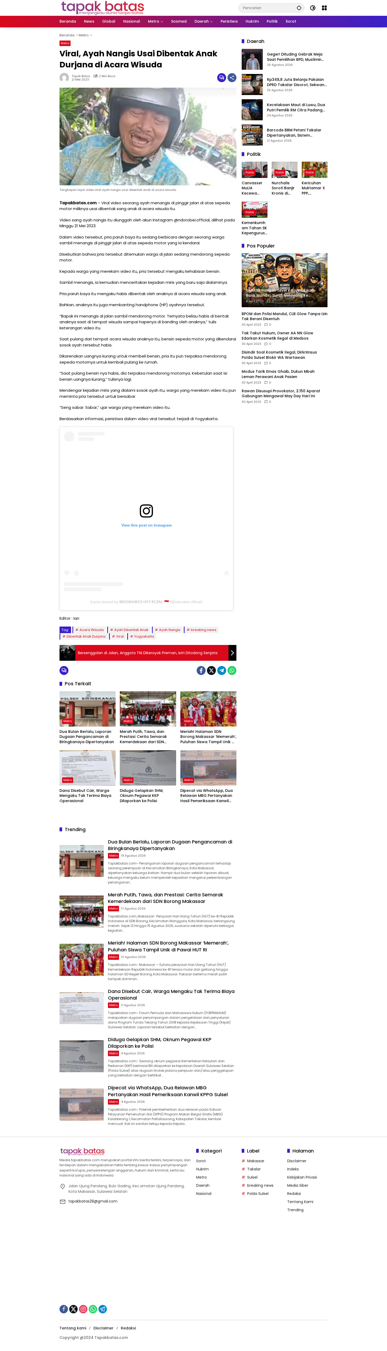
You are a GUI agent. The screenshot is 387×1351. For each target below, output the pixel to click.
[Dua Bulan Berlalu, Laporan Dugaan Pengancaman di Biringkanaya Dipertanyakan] (87, 709)
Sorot (201, 1161)
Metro (65, 43)
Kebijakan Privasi (302, 1177)
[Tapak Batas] (102, 7)
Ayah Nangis (169, 629)
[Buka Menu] (324, 8)
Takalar (254, 1169)
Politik (250, 172)
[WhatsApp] (231, 670)
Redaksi (294, 1193)
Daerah (203, 1185)
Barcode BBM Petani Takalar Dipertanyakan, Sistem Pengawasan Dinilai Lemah (294, 133)
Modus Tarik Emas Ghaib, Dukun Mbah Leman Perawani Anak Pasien (278, 374)
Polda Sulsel (258, 1193)
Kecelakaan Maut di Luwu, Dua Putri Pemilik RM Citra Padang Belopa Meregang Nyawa (296, 108)
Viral (120, 636)
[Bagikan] (231, 77)
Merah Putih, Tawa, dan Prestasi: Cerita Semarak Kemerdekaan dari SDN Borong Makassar (143, 737)
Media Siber (297, 1185)
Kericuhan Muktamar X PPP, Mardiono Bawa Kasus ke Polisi (313, 188)
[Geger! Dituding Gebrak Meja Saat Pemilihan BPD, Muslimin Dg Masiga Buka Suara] (252, 59)
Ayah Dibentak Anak (131, 629)
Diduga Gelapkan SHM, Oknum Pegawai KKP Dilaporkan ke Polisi (141, 795)
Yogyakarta (144, 636)
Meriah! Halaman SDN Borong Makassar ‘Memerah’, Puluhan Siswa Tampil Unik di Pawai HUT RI (208, 737)
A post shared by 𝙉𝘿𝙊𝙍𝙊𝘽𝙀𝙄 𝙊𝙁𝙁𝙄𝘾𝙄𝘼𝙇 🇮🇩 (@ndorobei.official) (146, 602)
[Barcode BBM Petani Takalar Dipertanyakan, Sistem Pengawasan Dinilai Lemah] (252, 135)
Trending (295, 1210)
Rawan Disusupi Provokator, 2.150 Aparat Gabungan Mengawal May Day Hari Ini (281, 394)
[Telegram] (221, 670)
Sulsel (252, 1177)
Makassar (255, 1161)
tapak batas (81, 76)
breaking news (203, 629)
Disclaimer (296, 1161)
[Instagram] (83, 1309)
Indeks (293, 1169)
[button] (299, 7)
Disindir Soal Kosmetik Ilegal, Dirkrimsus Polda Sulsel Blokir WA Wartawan (279, 355)
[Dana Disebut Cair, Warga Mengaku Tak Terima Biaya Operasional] (87, 768)
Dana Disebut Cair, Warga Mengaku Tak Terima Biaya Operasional (85, 795)
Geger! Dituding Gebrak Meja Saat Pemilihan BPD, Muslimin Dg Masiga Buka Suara (294, 57)
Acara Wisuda (92, 629)
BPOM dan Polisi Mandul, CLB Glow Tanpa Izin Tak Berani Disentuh (285, 316)
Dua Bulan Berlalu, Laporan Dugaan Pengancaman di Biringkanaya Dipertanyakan (86, 736)
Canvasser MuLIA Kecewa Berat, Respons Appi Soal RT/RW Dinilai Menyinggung (254, 188)
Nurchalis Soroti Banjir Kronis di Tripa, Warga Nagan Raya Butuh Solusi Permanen (284, 188)
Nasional (203, 1193)
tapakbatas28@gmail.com (92, 1201)
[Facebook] (201, 670)
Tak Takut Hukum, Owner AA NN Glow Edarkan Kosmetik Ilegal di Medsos (277, 336)
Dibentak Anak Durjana (86, 636)
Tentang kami (72, 1328)
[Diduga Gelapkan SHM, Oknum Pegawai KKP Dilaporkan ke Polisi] (148, 768)
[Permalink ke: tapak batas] (65, 77)
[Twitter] (211, 670)
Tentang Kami (300, 1201)
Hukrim (202, 1169)
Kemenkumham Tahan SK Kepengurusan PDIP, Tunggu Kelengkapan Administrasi (254, 228)
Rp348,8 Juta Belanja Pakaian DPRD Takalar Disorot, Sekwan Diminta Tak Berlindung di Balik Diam (296, 82)
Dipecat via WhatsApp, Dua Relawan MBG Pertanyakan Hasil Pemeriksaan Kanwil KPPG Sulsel (206, 796)
